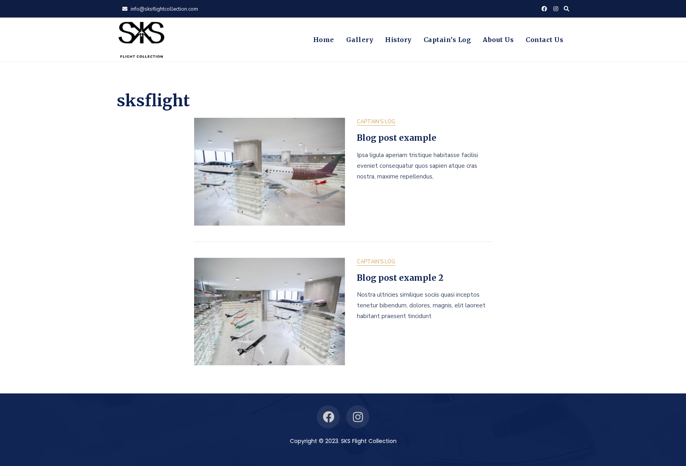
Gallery (360, 40)
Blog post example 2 (400, 277)
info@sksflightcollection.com (163, 9)
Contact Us (544, 40)
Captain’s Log (447, 40)
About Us (498, 40)
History (398, 40)
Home (323, 40)
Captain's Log (376, 121)
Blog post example (396, 137)
